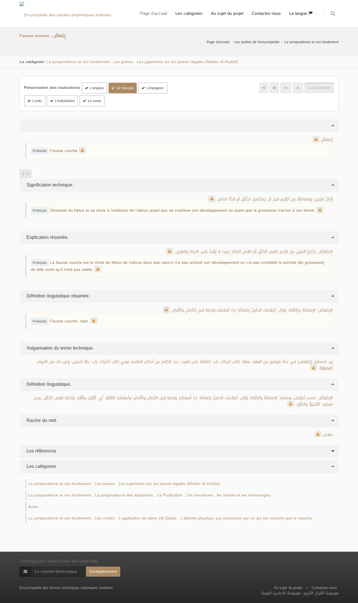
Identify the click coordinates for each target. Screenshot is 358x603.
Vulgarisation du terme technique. (59, 348)
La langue (298, 13)
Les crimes (105, 518)
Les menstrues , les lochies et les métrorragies (228, 495)
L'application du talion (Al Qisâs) (147, 518)
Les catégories (188, 13)
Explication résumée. (47, 237)
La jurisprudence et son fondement (311, 42)
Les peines (123, 62)
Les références (40, 451)
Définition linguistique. (48, 384)
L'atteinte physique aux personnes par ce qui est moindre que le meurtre (246, 518)
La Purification (169, 495)
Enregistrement (103, 571)
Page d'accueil (153, 13)
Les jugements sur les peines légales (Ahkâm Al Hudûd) (187, 62)
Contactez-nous (266, 13)
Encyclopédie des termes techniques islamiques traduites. (67, 587)
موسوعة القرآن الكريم (321, 593)
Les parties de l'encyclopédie (256, 42)
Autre (33, 506)
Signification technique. (49, 185)
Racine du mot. (41, 420)
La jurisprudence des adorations (124, 495)
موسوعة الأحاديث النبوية (281, 593)
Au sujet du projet (227, 13)
